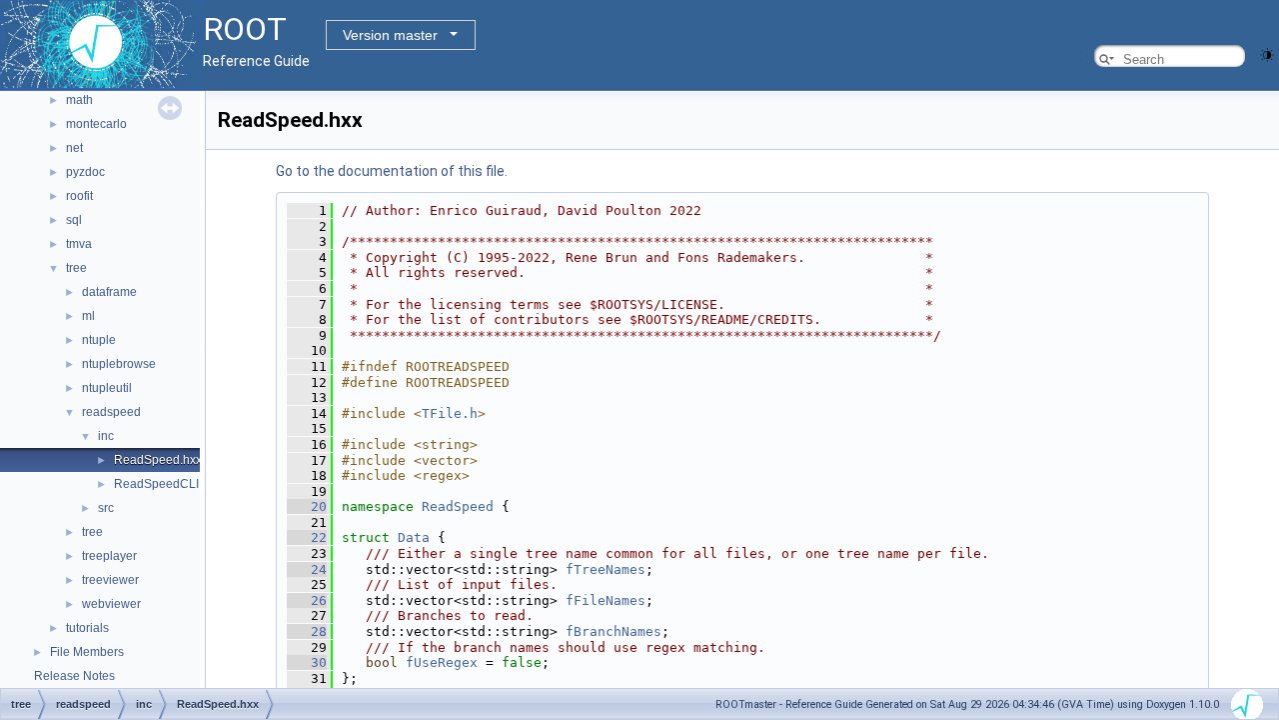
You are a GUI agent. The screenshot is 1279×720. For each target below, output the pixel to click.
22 (307, 537)
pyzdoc (85, 172)
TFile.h (450, 413)
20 (307, 506)
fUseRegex (442, 662)
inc (106, 436)
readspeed (111, 412)
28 (307, 631)
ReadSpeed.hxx (158, 460)
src (106, 508)
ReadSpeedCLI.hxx (167, 484)
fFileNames (605, 600)
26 (307, 600)
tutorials (87, 628)
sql (74, 220)
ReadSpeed (458, 506)
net (74, 148)
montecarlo (96, 124)
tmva (79, 244)
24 (307, 569)
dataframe (109, 292)
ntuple (99, 340)
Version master (390, 35)
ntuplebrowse (119, 364)
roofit (79, 196)
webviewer (111, 604)
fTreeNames (605, 569)
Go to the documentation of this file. (392, 171)
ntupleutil (107, 388)
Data (414, 537)
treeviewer (110, 580)
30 (307, 662)
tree (76, 268)
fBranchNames (613, 631)
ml (88, 316)
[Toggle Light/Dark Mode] (1267, 53)
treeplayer (109, 556)
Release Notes (74, 676)
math (79, 100)
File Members (87, 652)
